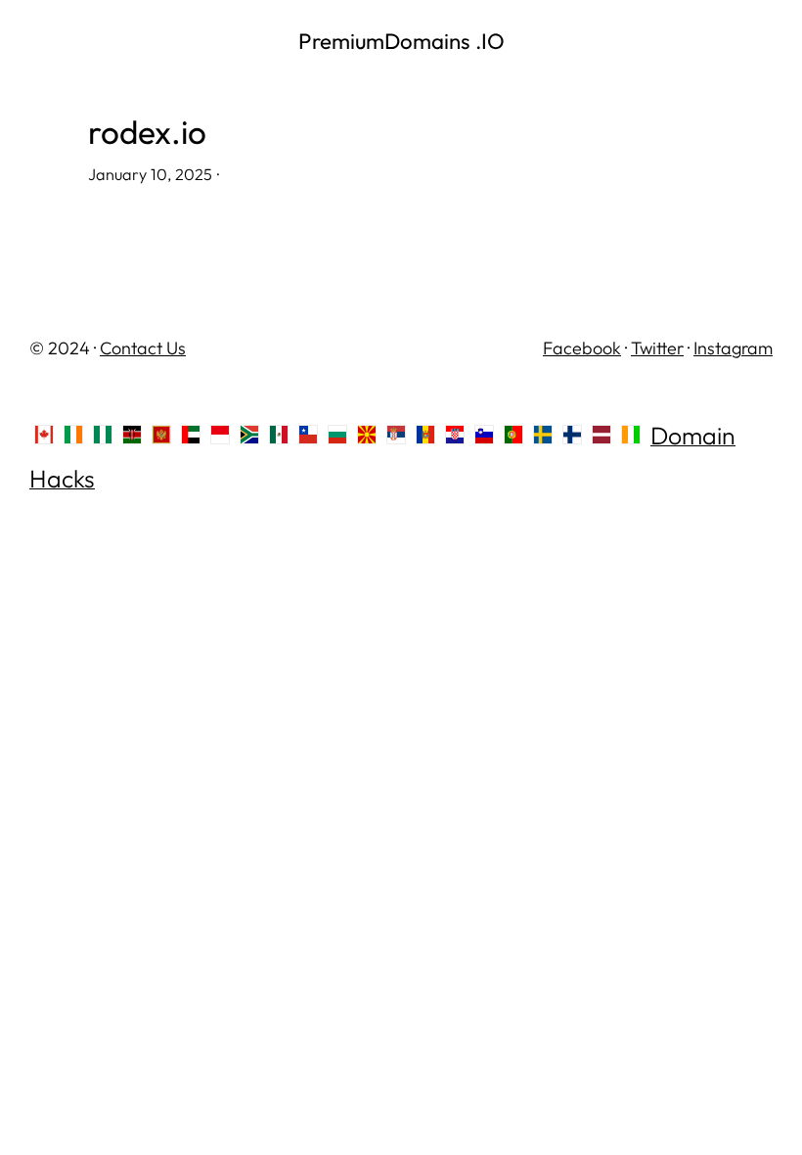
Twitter (657, 348)
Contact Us (143, 348)
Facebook (582, 348)
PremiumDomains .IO (401, 41)
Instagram (733, 348)
